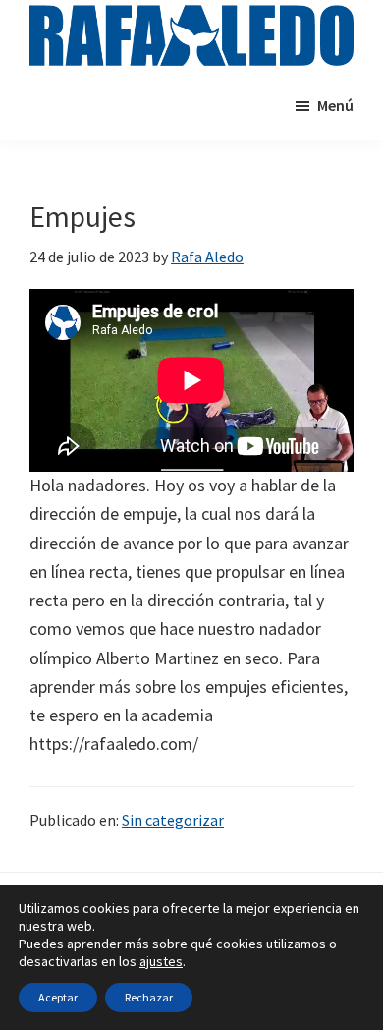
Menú (335, 105)
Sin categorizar (173, 820)
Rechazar (149, 997)
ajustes (161, 961)
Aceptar (58, 997)
